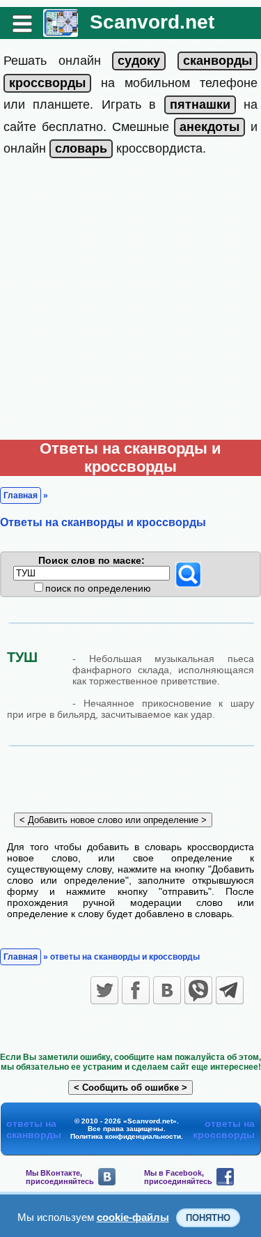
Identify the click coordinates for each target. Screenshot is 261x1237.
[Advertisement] (130, 302)
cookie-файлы (133, 1217)
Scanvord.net (152, 22)
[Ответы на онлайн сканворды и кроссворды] (60, 32)
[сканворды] (217, 61)
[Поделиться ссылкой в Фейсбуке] (136, 990)
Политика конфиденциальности (125, 1136)
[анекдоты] (209, 127)
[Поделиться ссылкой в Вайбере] (198, 990)
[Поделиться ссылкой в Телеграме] (230, 990)
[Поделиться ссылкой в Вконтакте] (167, 990)
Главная (20, 495)
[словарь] (81, 148)
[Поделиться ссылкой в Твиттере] (104, 990)
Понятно (208, 1218)
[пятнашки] (200, 105)
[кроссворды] (47, 83)
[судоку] (139, 61)
